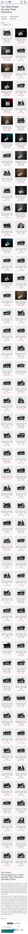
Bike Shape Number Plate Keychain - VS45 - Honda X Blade (7, 862)
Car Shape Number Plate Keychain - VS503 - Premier (21, 371)
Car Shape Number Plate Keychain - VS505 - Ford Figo (7, 355)
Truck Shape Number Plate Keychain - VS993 (7, 651)
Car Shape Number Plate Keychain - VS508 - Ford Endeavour (7, 320)
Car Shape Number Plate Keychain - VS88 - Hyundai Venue (7, 635)
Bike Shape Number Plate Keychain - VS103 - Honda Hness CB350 (7, 722)
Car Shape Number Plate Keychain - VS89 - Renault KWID (21, 617)
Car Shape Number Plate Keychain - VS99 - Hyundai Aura (21, 460)
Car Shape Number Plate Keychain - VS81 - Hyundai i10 (21, 740)
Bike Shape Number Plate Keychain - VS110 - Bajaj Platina (21, 512)
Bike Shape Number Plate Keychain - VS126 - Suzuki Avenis (21, 110)
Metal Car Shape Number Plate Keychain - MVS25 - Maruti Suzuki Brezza (21, 215)
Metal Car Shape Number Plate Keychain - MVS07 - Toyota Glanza (21, 180)
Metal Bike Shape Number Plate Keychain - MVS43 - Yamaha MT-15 (21, 40)
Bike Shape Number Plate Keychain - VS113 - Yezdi (7, 476)
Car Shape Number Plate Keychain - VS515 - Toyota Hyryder (21, 92)
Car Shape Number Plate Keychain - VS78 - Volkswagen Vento (7, 810)
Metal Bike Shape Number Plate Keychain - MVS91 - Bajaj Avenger (7, 75)
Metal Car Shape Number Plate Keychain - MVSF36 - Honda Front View (7, 57)
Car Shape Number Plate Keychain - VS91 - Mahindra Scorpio (21, 600)
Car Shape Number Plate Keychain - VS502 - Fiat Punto (7, 390)
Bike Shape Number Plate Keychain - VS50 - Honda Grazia (21, 775)
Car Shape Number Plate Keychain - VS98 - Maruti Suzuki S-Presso (21, 477)
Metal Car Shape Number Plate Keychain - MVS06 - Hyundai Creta (21, 162)
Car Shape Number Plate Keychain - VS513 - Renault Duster (21, 250)
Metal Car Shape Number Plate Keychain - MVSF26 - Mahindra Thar (7, 110)
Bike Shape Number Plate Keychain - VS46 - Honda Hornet (7, 827)
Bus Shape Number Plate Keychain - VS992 (21, 704)
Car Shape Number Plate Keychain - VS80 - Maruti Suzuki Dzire (21, 757)
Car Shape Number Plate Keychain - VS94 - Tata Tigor (7, 565)
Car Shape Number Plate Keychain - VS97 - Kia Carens (21, 495)
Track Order (10, 923)
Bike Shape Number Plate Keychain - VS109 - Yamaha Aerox (21, 530)
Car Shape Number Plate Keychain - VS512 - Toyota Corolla (7, 267)
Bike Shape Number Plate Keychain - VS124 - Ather (7, 179)
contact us (14, 902)
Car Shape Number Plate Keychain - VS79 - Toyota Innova (7, 775)
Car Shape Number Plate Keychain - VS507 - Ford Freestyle (7, 337)
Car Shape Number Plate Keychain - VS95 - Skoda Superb (21, 547)
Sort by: (2, 22)
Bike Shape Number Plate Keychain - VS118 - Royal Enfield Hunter (21, 390)
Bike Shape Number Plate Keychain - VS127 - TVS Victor (21, 75)
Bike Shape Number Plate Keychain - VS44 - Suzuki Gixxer (21, 862)
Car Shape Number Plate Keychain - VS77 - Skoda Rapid (7, 845)
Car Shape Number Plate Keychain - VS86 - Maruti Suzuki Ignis (21, 652)
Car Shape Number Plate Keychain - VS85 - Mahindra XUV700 (7, 670)
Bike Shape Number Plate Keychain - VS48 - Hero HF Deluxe (21, 792)
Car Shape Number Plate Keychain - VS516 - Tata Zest (21, 57)
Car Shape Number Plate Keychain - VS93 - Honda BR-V (21, 565)
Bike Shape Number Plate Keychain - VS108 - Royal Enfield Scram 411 (7, 547)
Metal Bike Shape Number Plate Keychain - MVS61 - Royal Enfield (21, 197)
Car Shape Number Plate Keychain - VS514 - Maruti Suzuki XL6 (7, 162)
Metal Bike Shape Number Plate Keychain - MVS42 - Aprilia (7, 285)
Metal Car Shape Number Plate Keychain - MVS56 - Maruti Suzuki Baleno (21, 302)
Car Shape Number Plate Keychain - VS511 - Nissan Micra (21, 267)
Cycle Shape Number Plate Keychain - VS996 (21, 231)
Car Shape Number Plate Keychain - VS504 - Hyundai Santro (7, 372)
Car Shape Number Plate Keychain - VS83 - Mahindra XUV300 (7, 687)
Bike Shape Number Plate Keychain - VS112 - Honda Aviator (7, 495)
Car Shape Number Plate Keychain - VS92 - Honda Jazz (21, 582)
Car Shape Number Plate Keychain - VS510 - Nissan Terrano (21, 285)
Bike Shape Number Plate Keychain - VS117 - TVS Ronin (7, 407)
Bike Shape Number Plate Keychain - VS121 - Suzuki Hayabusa (7, 232)
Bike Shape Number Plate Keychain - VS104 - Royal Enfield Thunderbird (7, 705)
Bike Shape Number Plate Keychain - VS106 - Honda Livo (7, 600)
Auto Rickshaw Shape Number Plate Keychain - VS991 (21, 827)
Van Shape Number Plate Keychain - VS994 (21, 441)
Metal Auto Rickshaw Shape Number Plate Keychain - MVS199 (7, 127)
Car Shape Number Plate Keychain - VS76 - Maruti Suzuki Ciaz (21, 845)
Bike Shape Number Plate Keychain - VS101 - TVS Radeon (7, 757)
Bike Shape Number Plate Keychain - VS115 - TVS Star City (7, 442)
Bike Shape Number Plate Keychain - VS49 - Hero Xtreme (7, 792)
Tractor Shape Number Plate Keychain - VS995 (21, 406)
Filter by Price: (4, 16)
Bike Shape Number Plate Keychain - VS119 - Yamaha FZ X (21, 355)
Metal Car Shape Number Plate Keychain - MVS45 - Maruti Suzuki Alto (7, 145)
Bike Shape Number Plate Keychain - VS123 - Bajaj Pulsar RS (7, 197)
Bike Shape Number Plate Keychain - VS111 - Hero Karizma (7, 512)
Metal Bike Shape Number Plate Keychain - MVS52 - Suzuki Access (21, 145)
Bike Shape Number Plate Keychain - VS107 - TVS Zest (7, 582)
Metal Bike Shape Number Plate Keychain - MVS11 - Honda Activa (7, 250)
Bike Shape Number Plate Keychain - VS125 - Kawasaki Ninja (21, 127)
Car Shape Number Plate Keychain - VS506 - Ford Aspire (21, 337)
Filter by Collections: (14, 16)
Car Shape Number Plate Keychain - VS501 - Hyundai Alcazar (21, 425)
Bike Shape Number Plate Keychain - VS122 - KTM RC (7, 215)
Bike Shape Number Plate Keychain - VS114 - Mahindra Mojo (7, 460)
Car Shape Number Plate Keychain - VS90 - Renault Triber (7, 617)
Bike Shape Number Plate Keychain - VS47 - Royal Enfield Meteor (21, 810)
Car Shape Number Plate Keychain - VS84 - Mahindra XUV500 (21, 670)
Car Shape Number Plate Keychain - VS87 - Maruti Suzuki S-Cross (21, 635)
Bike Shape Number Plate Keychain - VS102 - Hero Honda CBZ (21, 722)
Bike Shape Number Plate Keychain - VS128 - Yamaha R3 (7, 40)
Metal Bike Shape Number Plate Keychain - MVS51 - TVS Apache (7, 92)
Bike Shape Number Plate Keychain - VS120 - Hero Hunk (21, 320)
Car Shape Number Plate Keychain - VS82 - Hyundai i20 (7, 740)
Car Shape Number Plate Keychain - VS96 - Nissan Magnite (7, 530)
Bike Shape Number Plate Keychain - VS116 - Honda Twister (7, 425)
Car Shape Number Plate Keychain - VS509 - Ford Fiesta (7, 302)
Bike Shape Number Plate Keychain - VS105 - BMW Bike (21, 687)
